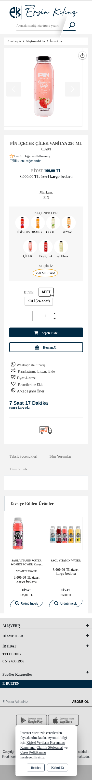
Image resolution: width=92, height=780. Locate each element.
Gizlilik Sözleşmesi (50, 747)
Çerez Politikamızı (33, 752)
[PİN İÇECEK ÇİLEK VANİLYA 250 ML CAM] (43, 87)
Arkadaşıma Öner (30, 391)
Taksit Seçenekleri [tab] (23, 456)
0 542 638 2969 (13, 661)
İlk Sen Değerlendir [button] (27, 161)
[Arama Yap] (69, 26)
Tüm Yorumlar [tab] (60, 456)
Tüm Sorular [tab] (19, 469)
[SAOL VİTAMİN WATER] (65, 533)
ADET (46, 292)
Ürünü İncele (29, 603)
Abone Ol (80, 702)
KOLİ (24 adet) (39, 301)
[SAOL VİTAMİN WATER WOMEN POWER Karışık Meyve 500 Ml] (26, 533)
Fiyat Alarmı (26, 378)
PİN (46, 197)
